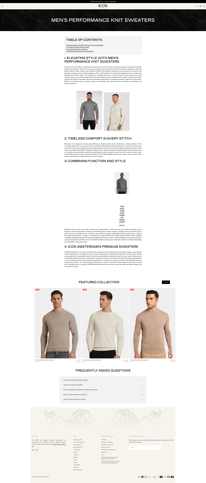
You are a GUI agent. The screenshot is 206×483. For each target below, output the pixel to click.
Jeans (75, 462)
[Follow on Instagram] (36, 450)
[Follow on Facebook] (33, 450)
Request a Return (107, 442)
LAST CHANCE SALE (78, 442)
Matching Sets (78, 470)
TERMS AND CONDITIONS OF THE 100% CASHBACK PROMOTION (110, 462)
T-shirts (76, 454)
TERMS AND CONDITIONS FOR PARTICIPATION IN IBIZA (109, 458)
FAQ (102, 454)
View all (166, 282)
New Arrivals (77, 447)
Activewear (77, 444)
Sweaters (76, 465)
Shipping (104, 439)
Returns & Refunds (107, 444)
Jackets (76, 467)
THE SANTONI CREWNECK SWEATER (44, 360)
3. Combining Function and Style (76, 49)
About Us (104, 452)
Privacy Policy (105, 447)
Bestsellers (77, 439)
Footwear (76, 449)
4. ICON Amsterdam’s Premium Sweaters (80, 51)
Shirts (75, 457)
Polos (75, 452)
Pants (75, 459)
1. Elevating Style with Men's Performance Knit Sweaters (84, 45)
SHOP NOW (113, 1)
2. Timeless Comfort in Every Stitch (77, 47)
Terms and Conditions (108, 449)
